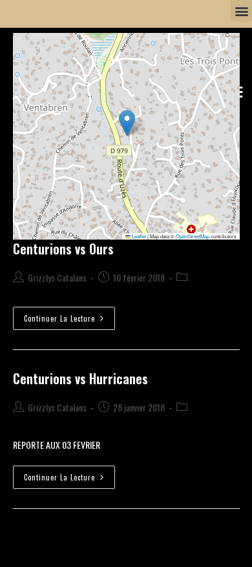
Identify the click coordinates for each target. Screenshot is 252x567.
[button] (241, 10)
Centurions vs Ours (63, 248)
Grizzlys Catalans (57, 277)
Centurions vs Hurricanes (80, 378)
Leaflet (138, 236)
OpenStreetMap (192, 236)
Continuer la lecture (69, 315)
